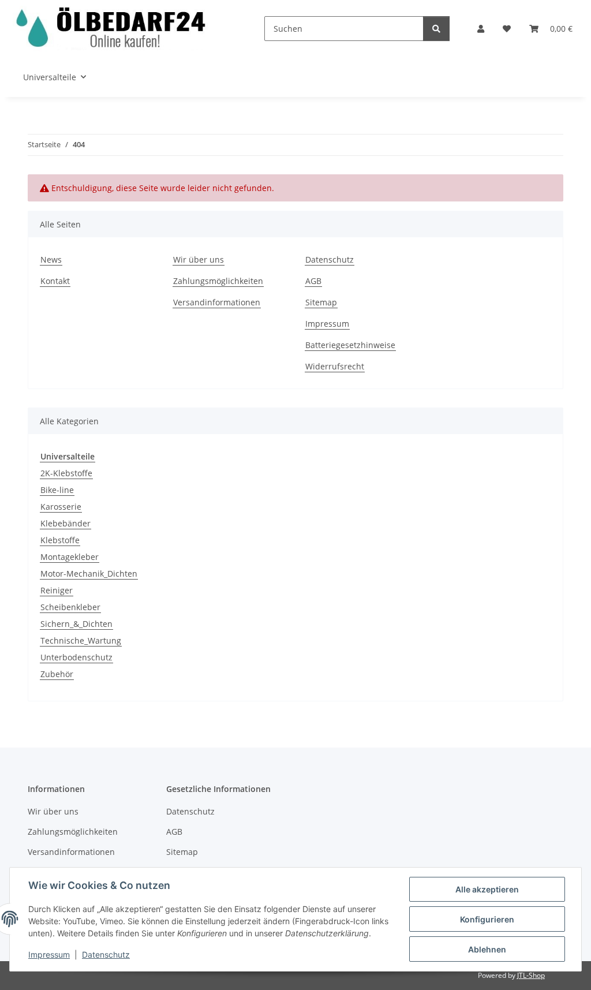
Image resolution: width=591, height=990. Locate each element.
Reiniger (56, 590)
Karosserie (60, 506)
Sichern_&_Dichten (76, 623)
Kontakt (55, 280)
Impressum (49, 954)
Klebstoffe (60, 540)
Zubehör (56, 673)
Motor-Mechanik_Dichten (88, 573)
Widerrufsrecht (334, 366)
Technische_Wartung (80, 640)
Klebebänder (65, 523)
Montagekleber (69, 556)
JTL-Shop (531, 975)
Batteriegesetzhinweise (350, 344)
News (51, 259)
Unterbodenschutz (76, 657)
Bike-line (57, 489)
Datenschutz (106, 954)
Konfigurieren (487, 919)
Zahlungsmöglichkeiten (218, 280)
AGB (313, 280)
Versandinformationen (216, 302)
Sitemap (321, 302)
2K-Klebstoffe (66, 473)
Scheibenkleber (70, 607)
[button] (480, 28)
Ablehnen (487, 949)
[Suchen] (436, 28)
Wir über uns (198, 259)
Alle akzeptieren (487, 889)
